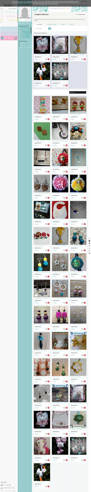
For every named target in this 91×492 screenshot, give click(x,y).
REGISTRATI (15, 8)
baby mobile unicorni (56, 81)
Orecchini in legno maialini (39, 140)
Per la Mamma (10, 16)
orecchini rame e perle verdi (58, 350)
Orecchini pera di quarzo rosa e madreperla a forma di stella (64, 272)
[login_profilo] (89, 243)
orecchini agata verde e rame (40, 377)
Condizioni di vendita (51, 24)
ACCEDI (10, 8)
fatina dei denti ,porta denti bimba (40, 54)
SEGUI (81, 14)
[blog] (9, 30)
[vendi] (9, 35)
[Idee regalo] (9, 40)
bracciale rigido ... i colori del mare (77, 219)
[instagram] (7, 485)
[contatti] (89, 250)
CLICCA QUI (44, 5)
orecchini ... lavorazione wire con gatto (41, 193)
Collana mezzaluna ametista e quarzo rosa (61, 140)
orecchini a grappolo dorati (76, 350)
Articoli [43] (39, 24)
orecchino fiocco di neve (39, 167)
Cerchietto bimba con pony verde (77, 272)
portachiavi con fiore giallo (76, 377)
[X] (30, 26)
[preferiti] (89, 246)
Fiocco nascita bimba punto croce (59, 54)
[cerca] (89, 238)
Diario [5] (71, 24)
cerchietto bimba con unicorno (40, 455)
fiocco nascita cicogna (57, 455)
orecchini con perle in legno (39, 324)
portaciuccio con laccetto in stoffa (40, 114)
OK (49, 5)
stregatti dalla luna (37, 56)
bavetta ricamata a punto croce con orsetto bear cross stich (64, 429)
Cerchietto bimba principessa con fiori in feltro (79, 193)
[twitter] (4, 485)
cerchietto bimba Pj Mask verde (77, 429)
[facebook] (2, 485)
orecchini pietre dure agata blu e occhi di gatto (43, 272)
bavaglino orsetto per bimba (58, 219)
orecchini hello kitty (56, 403)
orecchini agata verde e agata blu (77, 245)
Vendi (2, 488)
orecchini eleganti (37, 403)
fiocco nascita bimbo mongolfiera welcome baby (80, 54)
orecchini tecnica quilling (57, 114)
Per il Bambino (10, 12)
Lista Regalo (11, 20)
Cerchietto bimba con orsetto (58, 167)
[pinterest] (10, 485)
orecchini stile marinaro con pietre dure (42, 298)
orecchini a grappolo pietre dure (40, 350)
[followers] (89, 248)
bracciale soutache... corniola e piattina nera (79, 140)
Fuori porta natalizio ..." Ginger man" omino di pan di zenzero (45, 219)
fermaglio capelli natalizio (39, 245)
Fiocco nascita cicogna (38, 81)
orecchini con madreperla (57, 324)
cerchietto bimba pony (57, 193)
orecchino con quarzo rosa (76, 324)
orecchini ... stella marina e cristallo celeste (79, 167)
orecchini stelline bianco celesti (59, 298)
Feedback (63, 24)
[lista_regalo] (89, 253)
